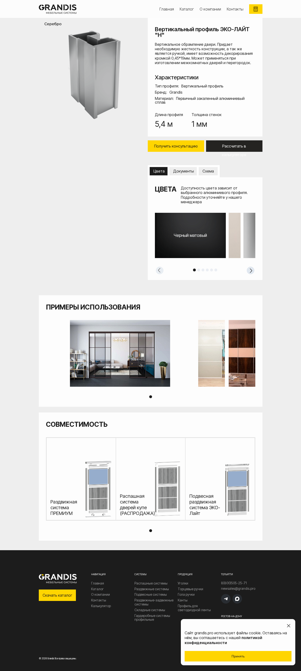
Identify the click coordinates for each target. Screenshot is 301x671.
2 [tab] (198, 270)
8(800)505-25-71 (234, 583)
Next (250, 270)
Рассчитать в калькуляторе (234, 148)
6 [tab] (215, 270)
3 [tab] (203, 270)
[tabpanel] (205, 235)
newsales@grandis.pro (238, 588)
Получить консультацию (176, 146)
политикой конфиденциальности (223, 640)
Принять (238, 656)
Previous (159, 270)
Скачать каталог (57, 595)
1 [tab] (194, 270)
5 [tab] (211, 270)
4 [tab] (207, 270)
